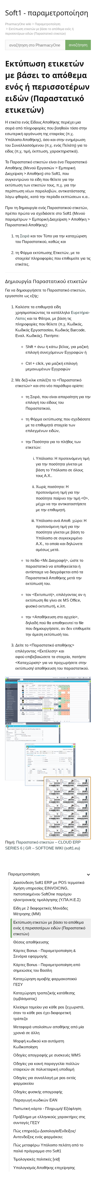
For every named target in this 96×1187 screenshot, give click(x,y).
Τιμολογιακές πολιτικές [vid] (36, 1159)
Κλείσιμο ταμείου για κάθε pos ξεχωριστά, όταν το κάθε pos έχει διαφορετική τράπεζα (48, 1013)
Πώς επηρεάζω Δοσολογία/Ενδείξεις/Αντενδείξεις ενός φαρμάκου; (44, 1134)
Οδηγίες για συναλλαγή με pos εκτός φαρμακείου (44, 1081)
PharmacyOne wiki (18, 24)
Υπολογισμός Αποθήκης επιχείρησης (44, 1167)
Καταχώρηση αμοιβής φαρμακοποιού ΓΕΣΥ (45, 982)
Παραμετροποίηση (47, 24)
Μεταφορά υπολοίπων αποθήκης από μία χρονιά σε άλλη (48, 1030)
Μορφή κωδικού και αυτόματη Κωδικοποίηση (38, 1044)
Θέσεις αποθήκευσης (31, 942)
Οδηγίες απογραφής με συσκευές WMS (47, 1055)
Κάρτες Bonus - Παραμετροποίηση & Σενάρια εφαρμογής (44, 953)
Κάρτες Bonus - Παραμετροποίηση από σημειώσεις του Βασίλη (46, 967)
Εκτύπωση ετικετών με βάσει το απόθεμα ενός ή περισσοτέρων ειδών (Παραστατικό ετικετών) (49, 928)
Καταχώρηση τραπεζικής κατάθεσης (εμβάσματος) (44, 996)
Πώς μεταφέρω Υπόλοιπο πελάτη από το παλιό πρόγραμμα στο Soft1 (48, 1148)
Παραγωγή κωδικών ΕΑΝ (35, 1100)
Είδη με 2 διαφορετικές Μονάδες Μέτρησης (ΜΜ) (40, 911)
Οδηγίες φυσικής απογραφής (37, 1092)
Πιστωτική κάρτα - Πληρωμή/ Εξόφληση (47, 1108)
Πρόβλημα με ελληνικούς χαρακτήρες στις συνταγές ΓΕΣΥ (49, 1120)
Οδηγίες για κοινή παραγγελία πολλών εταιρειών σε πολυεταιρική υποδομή (46, 1066)
